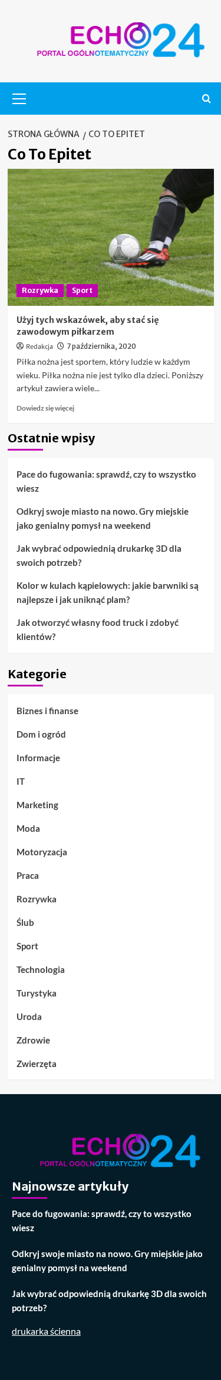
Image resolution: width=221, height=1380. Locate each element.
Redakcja (39, 347)
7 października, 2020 (101, 346)
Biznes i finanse (47, 710)
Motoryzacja (42, 851)
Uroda (29, 1016)
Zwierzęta (37, 1063)
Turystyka (37, 993)
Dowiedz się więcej (45, 408)
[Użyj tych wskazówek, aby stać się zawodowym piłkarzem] (111, 237)
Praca (28, 875)
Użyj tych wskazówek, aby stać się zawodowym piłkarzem (88, 326)
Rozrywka (40, 290)
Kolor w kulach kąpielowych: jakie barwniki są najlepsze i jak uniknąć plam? (108, 592)
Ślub (25, 922)
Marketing (37, 804)
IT (21, 781)
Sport (82, 290)
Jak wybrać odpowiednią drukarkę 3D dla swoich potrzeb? (99, 555)
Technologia (41, 969)
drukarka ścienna (46, 1330)
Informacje (38, 757)
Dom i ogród (41, 734)
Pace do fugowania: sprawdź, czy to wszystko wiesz (106, 481)
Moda (28, 828)
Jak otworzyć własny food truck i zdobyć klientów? (98, 629)
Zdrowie (33, 1040)
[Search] (206, 98)
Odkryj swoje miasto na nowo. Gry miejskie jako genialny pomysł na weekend (103, 518)
